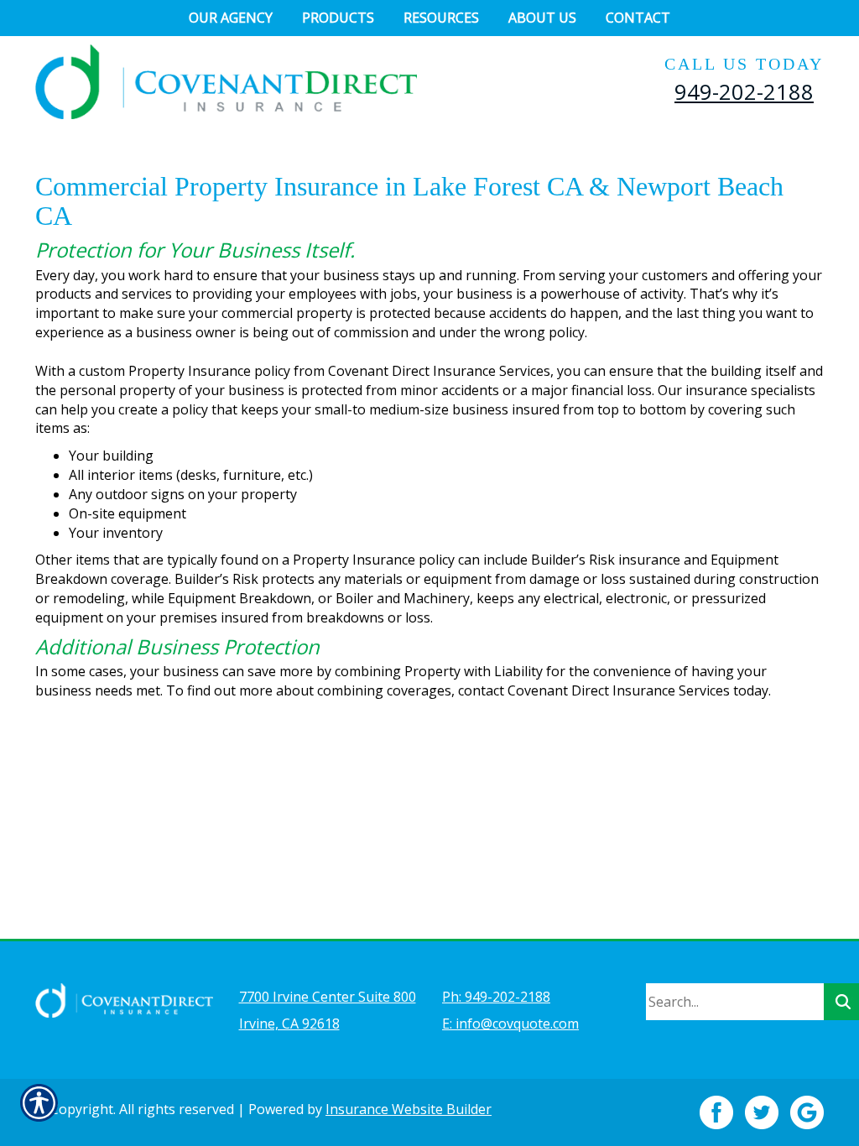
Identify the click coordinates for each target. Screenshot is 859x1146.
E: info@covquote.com (510, 1023)
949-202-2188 (744, 91)
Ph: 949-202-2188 (496, 996)
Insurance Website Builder (408, 1109)
